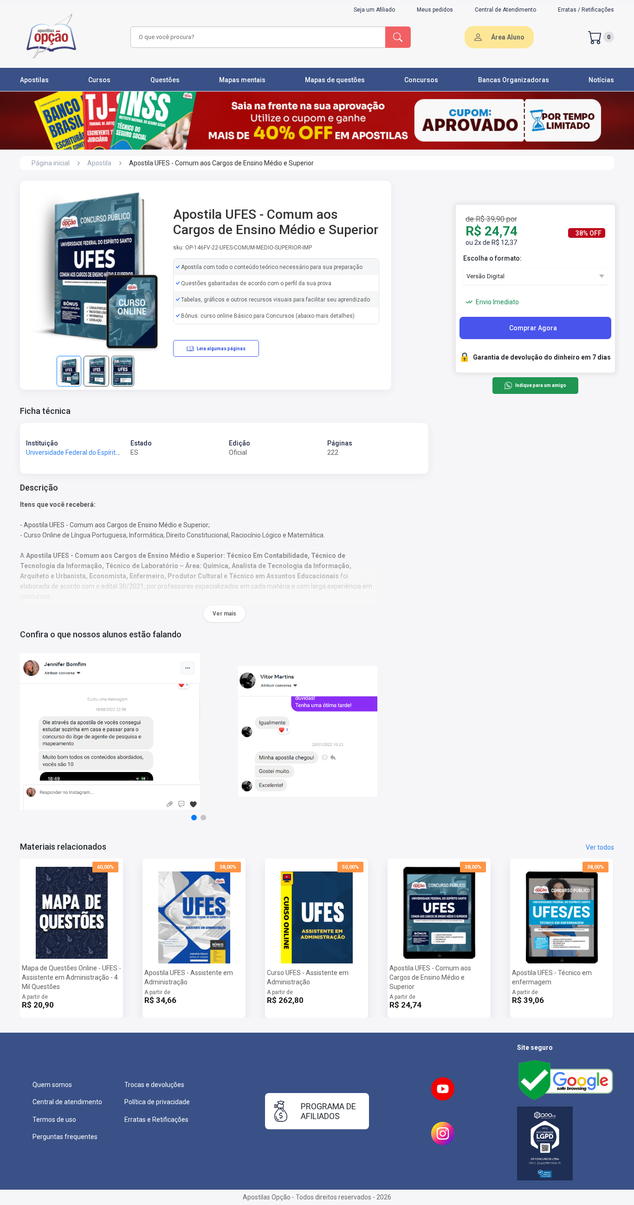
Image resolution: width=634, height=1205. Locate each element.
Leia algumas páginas (221, 348)
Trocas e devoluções (154, 1084)
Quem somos (52, 1084)
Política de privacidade (157, 1102)
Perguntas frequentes (64, 1136)
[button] (194, 817)
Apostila (99, 163)
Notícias (601, 80)
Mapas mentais (242, 80)
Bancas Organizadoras (513, 80)
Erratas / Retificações (586, 10)
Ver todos (600, 847)
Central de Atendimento (505, 10)
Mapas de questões (335, 80)
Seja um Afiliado (374, 10)
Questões (165, 80)
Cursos (99, 80)
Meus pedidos (435, 10)
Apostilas (34, 80)
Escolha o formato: (492, 258)
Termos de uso (54, 1119)
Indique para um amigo (540, 385)
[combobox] (256, 37)
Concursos (421, 80)
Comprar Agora (533, 328)
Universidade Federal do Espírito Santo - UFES (92, 452)
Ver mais (224, 613)
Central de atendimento (67, 1102)
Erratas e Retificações (156, 1119)
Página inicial (51, 163)
